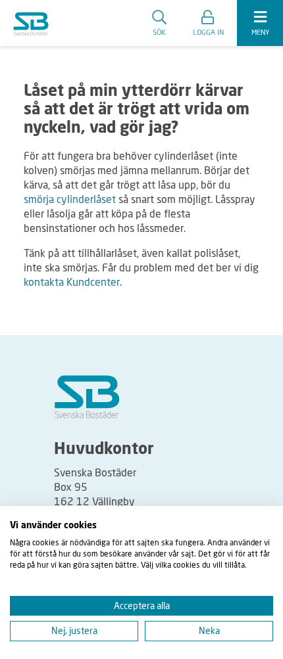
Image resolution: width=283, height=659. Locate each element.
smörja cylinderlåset (70, 199)
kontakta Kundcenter (72, 281)
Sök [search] (159, 32)
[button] (208, 23)
